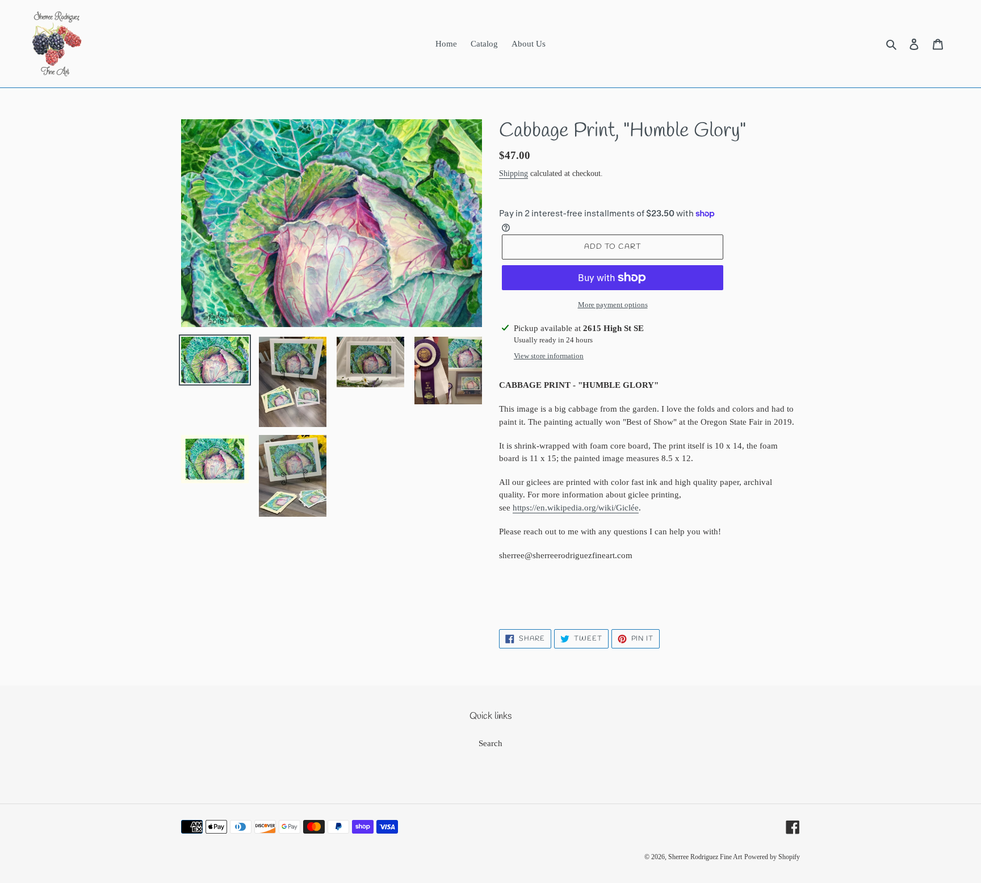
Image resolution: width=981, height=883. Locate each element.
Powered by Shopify (772, 857)
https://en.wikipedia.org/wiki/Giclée (576, 507)
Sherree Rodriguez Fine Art (705, 857)
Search (490, 743)
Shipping (513, 173)
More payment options (613, 304)
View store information (549, 355)
